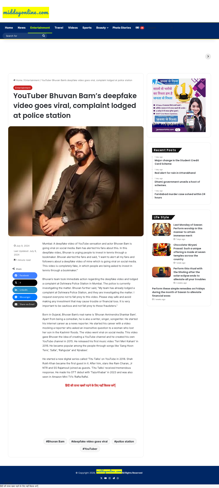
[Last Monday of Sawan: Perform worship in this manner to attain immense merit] (161, 229)
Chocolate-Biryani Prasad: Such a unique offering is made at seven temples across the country (189, 252)
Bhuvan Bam (56, 441)
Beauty (101, 27)
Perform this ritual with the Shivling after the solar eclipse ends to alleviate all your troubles (189, 274)
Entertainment (40, 27)
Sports (87, 27)
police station (125, 441)
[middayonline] (26, 12)
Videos (73, 27)
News (21, 27)
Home (9, 27)
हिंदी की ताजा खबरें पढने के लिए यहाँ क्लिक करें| (90, 385)
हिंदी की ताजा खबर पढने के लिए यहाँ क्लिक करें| (19, 486)
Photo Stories (122, 27)
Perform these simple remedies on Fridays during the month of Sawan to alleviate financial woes (178, 292)
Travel (59, 27)
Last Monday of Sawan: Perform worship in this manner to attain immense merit (188, 230)
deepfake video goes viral (90, 441)
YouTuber (90, 448)
